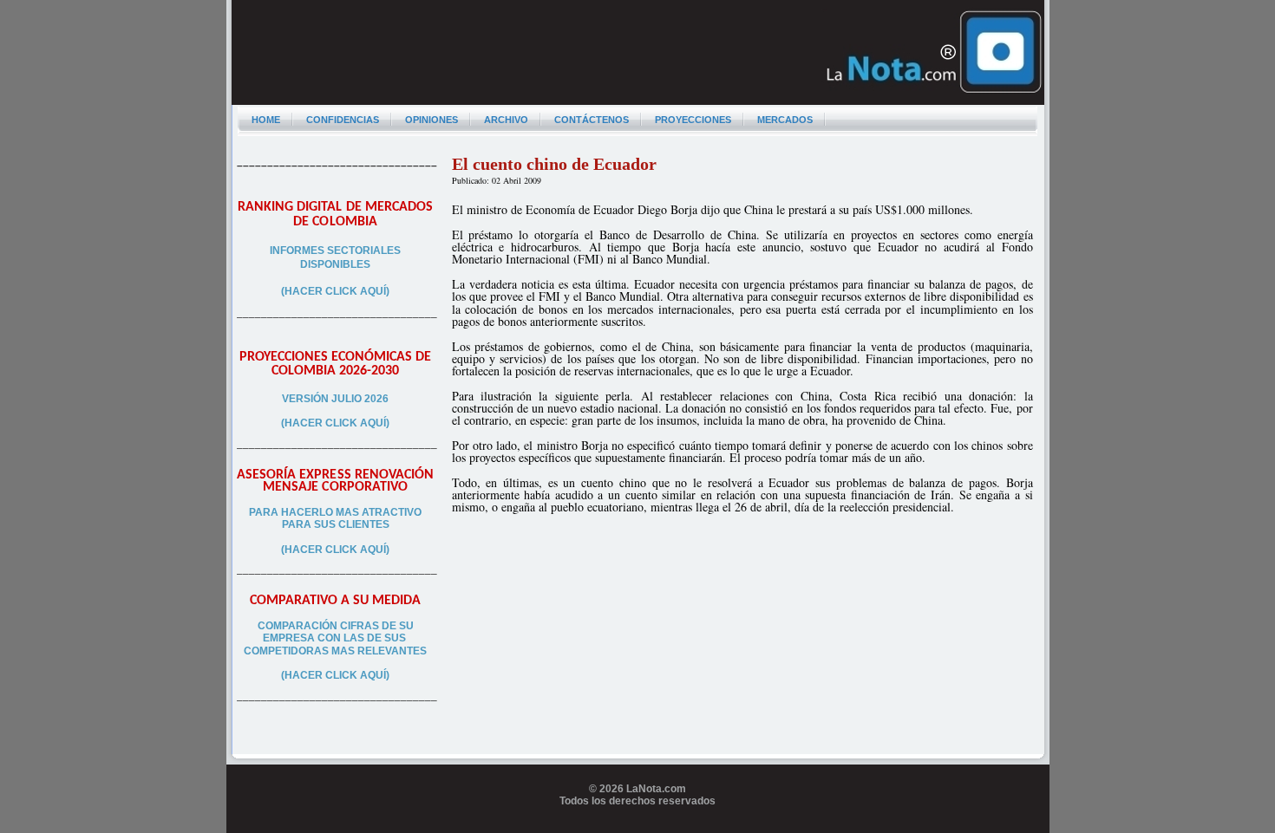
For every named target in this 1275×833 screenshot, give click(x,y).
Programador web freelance (638, 827)
